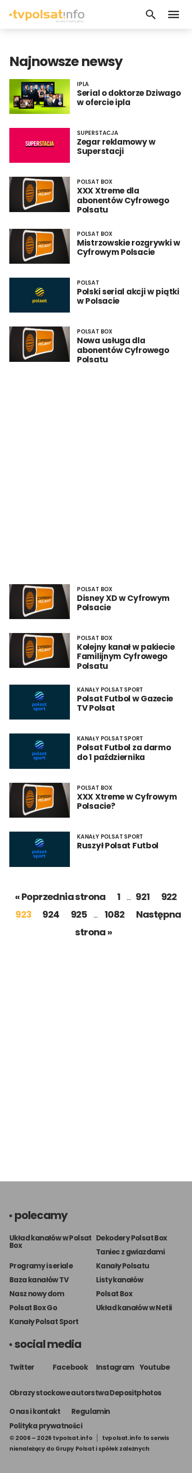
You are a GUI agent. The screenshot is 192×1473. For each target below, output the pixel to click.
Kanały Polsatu (123, 1266)
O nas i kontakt (34, 1411)
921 (143, 896)
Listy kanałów (119, 1280)
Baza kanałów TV (39, 1280)
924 (50, 914)
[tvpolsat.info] (46, 20)
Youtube (154, 1367)
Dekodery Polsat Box (131, 1238)
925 (79, 914)
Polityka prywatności (45, 1426)
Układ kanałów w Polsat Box (50, 1241)
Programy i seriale (41, 1266)
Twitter (21, 1367)
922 (169, 896)
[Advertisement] (96, 474)
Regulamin (90, 1411)
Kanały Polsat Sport (44, 1321)
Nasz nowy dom (36, 1294)
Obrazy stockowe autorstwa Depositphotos (85, 1393)
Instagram (115, 1367)
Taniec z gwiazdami (130, 1252)
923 (23, 914)
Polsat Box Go (33, 1308)
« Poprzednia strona (60, 896)
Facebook (70, 1367)
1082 (114, 914)
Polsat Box (114, 1294)
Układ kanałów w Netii (133, 1308)
